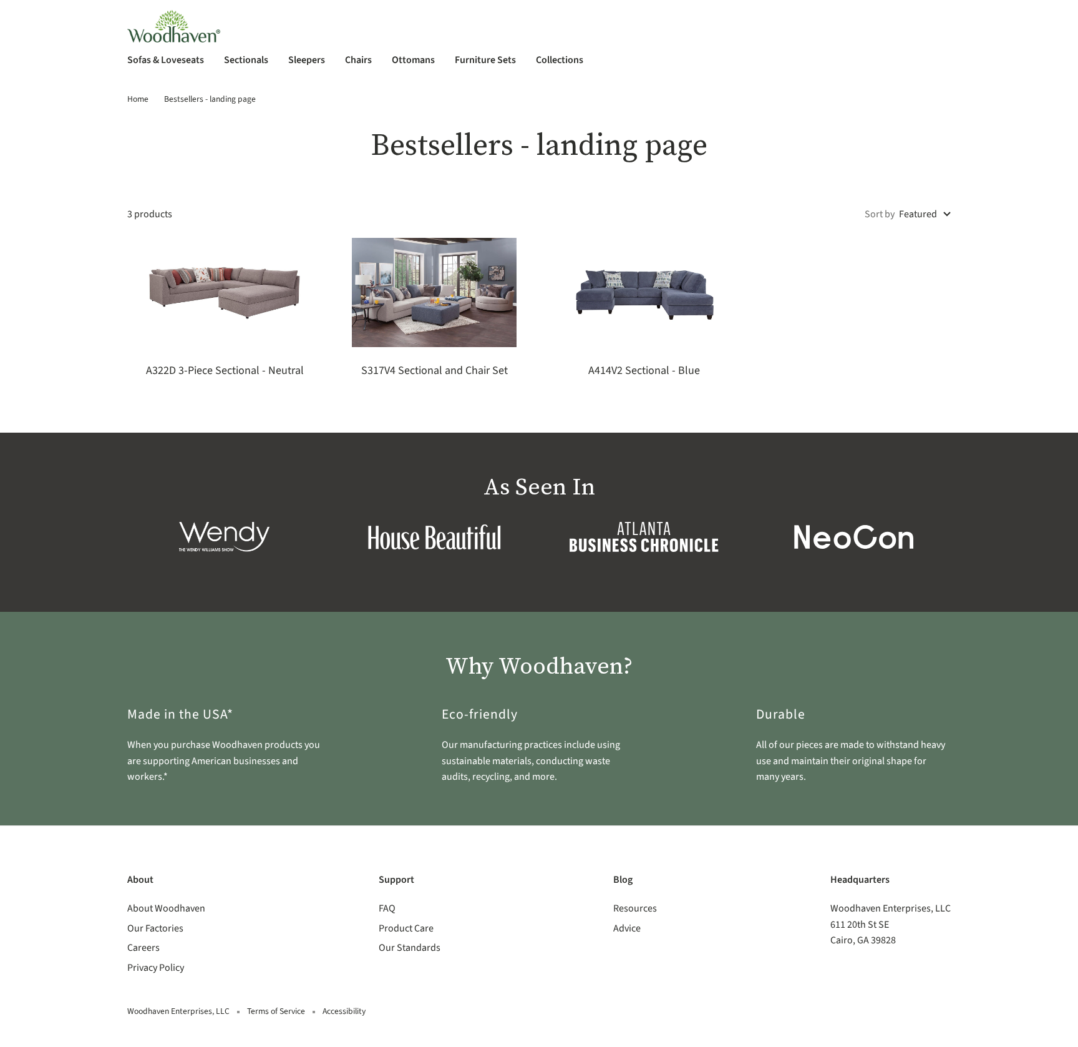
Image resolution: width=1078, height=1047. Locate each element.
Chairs (358, 60)
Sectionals (246, 60)
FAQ (387, 908)
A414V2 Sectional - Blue (644, 370)
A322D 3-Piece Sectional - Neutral (225, 370)
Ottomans (413, 60)
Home (137, 99)
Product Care (406, 928)
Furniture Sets (485, 60)
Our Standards (409, 948)
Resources (635, 908)
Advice (627, 928)
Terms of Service (276, 1011)
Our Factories (155, 928)
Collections (559, 60)
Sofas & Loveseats (165, 60)
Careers (143, 948)
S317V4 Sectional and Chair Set (434, 370)
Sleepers (306, 60)
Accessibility (344, 1011)
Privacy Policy (155, 968)
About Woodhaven (166, 908)
